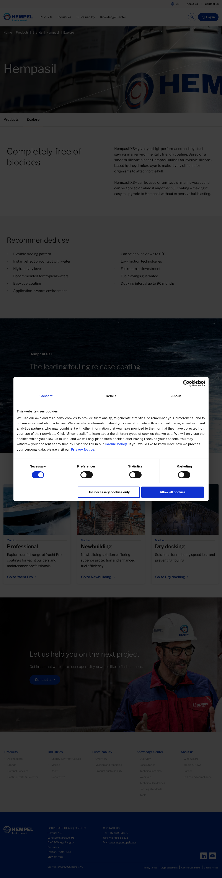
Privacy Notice (82, 449)
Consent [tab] (45, 396)
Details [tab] (111, 396)
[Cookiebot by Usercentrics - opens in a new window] (186, 383)
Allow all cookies (172, 492)
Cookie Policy (116, 444)
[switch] (86, 474)
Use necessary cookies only (109, 492)
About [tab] (176, 396)
